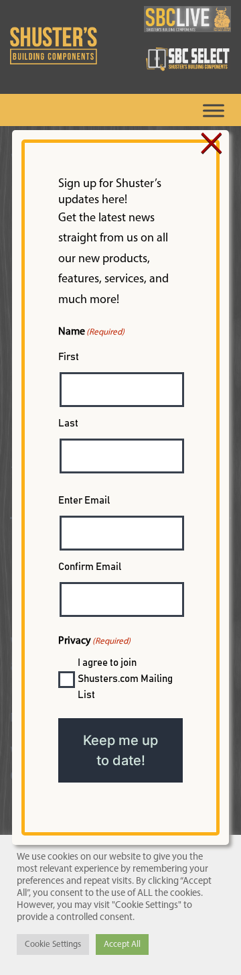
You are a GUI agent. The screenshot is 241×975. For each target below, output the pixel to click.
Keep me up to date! (120, 750)
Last (68, 423)
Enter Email (84, 501)
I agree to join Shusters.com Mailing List (125, 679)
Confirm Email (89, 567)
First (68, 357)
